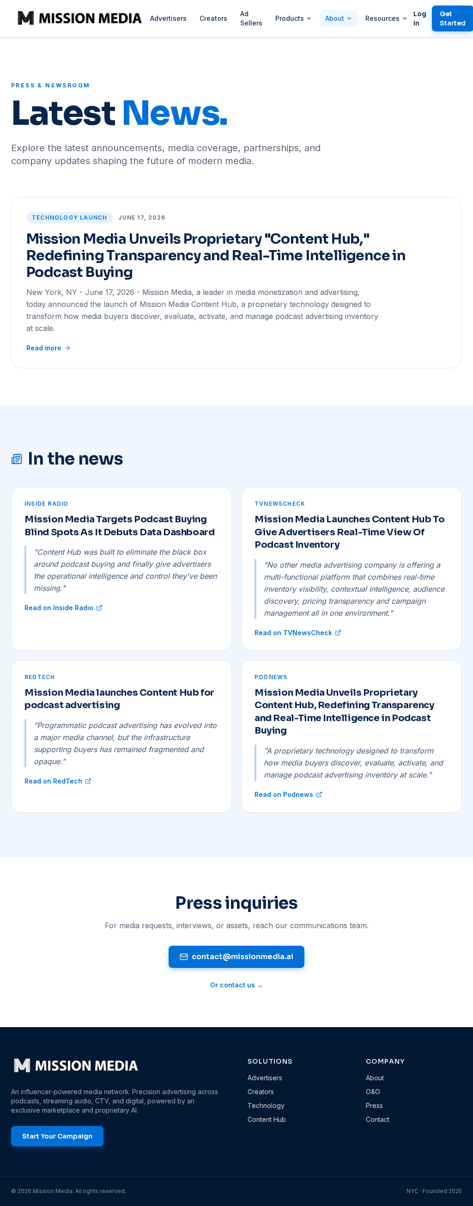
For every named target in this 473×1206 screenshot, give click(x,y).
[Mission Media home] (80, 18)
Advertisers (168, 18)
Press (374, 1105)
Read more (43, 348)
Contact (377, 1119)
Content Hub (267, 1119)
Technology (266, 1105)
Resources (382, 18)
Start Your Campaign (57, 1136)
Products (289, 18)
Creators (213, 18)
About (334, 18)
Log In (419, 18)
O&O (373, 1092)
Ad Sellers (251, 18)
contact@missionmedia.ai (242, 956)
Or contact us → (236, 985)
